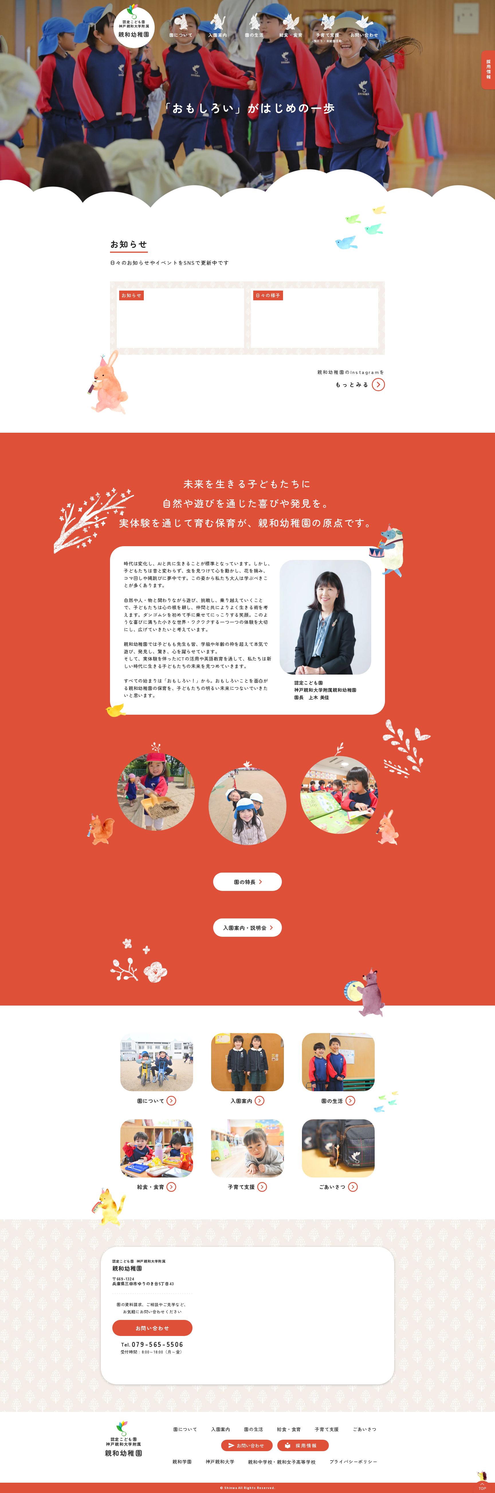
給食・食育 (289, 1429)
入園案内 (220, 1429)
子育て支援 (327, 1429)
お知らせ (129, 244)
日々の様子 (268, 295)
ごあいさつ (365, 1429)
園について (185, 1429)
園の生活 (253, 1429)
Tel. (126, 1344)
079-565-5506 (158, 1344)
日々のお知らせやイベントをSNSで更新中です (169, 262)
